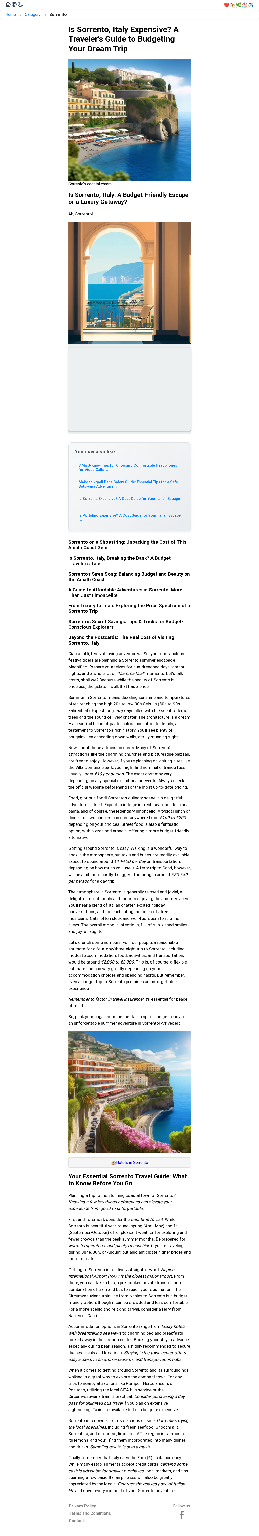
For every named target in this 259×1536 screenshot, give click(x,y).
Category (33, 14)
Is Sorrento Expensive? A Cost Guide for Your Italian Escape (129, 501)
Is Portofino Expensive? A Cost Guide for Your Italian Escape (130, 517)
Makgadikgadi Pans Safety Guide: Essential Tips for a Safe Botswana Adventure (128, 484)
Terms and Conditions (90, 1513)
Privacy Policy (82, 1506)
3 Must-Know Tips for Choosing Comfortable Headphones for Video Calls (128, 467)
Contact (76, 1520)
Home (10, 14)
